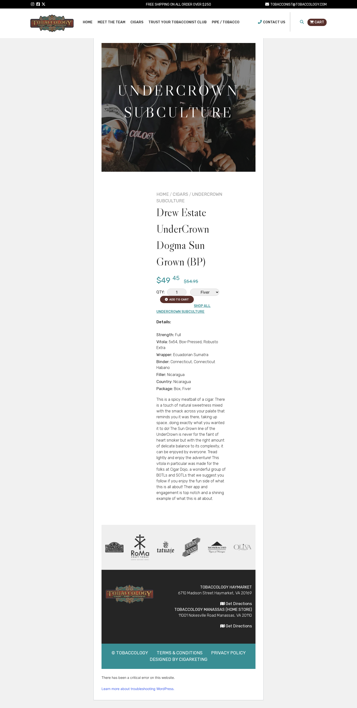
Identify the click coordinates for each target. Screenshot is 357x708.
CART (319, 22)
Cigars (136, 22)
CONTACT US (274, 22)
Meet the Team (111, 22)
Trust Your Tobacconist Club (177, 22)
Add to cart (178, 299)
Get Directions (238, 603)
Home (88, 22)
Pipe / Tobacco (225, 22)
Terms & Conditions (180, 653)
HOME (162, 194)
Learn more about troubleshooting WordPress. (138, 689)
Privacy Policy (228, 653)
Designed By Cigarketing (178, 659)
